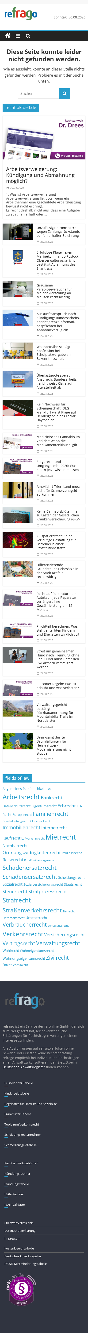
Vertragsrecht (19, 943)
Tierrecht (69, 911)
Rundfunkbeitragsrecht (39, 860)
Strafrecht (17, 900)
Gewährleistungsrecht (16, 821)
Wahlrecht (11, 950)
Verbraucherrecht (25, 924)
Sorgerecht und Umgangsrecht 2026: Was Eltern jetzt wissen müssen (58, 465)
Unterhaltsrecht (14, 918)
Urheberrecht (36, 917)
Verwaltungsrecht (58, 943)
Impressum (12, 1238)
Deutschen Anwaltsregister (24, 1067)
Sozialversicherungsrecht (43, 884)
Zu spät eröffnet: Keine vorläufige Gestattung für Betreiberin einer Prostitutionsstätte (56, 542)
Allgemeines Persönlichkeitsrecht (29, 788)
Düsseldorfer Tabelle (18, 1083)
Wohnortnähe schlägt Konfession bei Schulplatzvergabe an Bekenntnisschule (54, 352)
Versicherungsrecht (64, 935)
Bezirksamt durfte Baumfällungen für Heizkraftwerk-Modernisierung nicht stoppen (54, 745)
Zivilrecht (57, 957)
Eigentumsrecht (44, 806)
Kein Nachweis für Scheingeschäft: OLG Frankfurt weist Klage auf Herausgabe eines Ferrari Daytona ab (57, 412)
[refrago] (8, 36)
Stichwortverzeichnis (18, 1223)
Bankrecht (51, 797)
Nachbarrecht (15, 845)
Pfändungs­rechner (17, 1173)
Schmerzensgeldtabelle (20, 1145)
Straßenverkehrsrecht (32, 910)
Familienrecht (51, 814)
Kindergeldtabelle (16, 1093)
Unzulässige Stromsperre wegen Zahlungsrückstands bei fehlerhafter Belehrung (58, 231)
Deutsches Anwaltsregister (22, 1256)
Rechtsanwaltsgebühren (21, 1163)
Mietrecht (61, 837)
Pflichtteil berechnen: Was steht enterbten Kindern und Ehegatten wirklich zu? (58, 630)
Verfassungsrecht (58, 925)
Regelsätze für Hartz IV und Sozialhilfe (30, 1104)
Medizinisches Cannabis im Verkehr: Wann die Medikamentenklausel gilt (58, 441)
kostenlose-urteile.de (19, 1248)
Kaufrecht (11, 838)
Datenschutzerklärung (19, 1230)
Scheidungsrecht (71, 877)
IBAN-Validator (14, 1204)
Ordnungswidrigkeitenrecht (32, 852)
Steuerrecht (15, 891)
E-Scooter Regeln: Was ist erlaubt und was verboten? (58, 686)
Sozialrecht (13, 884)
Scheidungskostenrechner (22, 1134)
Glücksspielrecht (40, 821)
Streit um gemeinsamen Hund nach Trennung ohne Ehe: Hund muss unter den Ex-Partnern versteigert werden (58, 659)
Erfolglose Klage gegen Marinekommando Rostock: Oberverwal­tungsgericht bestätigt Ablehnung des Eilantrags (58, 260)
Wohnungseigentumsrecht (24, 958)
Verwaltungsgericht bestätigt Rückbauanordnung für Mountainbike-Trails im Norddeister (55, 712)
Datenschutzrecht (17, 806)
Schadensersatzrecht (30, 876)
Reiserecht (13, 859)
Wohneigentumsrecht (37, 950)
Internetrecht (54, 828)
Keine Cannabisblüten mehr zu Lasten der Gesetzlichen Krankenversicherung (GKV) (59, 515)
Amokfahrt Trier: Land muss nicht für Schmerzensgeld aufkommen (58, 490)
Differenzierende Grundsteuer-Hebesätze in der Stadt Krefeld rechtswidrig (57, 571)
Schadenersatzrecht (30, 867)
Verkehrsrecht (23, 934)
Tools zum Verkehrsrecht (21, 1124)
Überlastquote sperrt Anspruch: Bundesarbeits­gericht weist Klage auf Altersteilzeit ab (57, 381)
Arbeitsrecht (21, 796)
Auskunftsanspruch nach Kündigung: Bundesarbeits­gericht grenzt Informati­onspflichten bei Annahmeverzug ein (58, 322)
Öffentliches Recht (15, 965)
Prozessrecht (72, 853)
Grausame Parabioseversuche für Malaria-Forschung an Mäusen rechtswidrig (54, 291)
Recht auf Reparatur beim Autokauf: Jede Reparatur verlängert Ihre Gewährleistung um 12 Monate (57, 601)
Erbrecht (66, 806)
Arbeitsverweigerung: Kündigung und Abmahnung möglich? (40, 175)
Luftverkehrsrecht (33, 838)
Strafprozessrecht (47, 891)
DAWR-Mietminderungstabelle (25, 1264)
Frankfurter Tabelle (17, 1114)
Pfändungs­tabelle (16, 1184)
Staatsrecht (73, 884)
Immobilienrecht (21, 827)
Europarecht (22, 815)
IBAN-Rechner (14, 1194)
